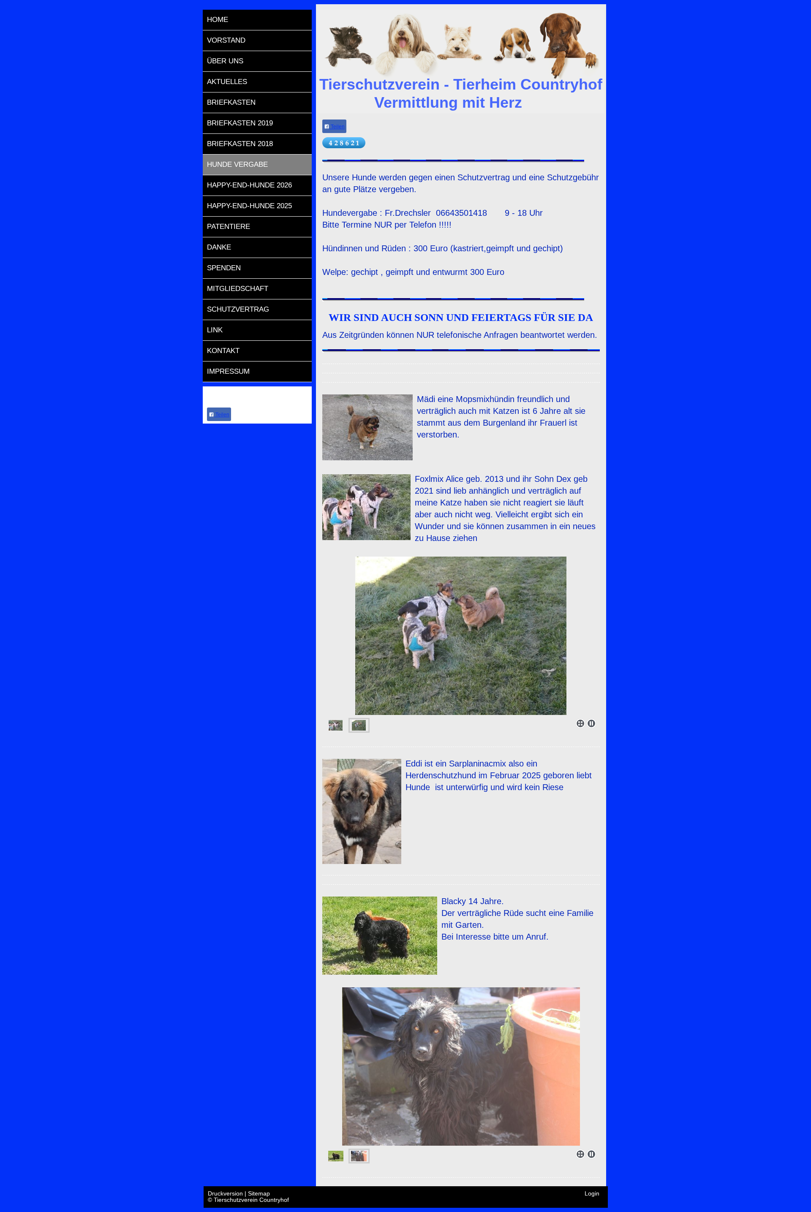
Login (592, 1193)
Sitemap (259, 1193)
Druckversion (226, 1193)
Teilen (221, 415)
